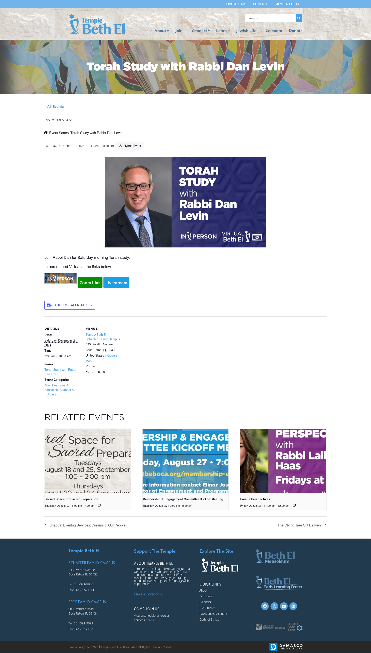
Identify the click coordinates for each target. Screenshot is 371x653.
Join (178, 30)
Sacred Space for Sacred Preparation (71, 499)
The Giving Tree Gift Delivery (300, 525)
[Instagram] (274, 606)
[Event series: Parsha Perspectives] (294, 505)
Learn (221, 30)
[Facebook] (265, 606)
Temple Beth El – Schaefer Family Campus (103, 336)
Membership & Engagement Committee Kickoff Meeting (183, 499)
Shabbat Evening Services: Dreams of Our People (87, 525)
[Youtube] (284, 606)
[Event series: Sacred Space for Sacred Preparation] (99, 505)
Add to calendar (70, 305)
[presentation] (88, 461)
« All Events (54, 106)
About (160, 30)
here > (150, 620)
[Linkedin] (293, 606)
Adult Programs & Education (56, 387)
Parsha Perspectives (255, 499)
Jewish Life (246, 30)
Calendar (274, 30)
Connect (199, 30)
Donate (296, 30)
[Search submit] (299, 18)
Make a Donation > (148, 594)
